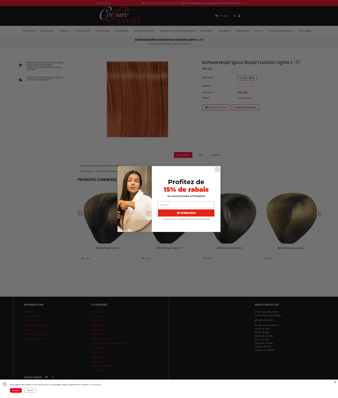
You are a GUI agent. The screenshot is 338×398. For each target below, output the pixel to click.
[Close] (335, 382)
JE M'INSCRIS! (186, 213)
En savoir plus (95, 384)
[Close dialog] (217, 169)
